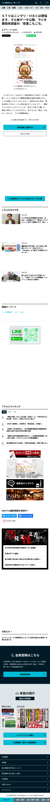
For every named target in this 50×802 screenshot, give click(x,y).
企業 (20, 8)
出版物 (4, 762)
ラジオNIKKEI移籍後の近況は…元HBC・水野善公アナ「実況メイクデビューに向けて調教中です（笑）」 (34, 220)
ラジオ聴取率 (7, 312)
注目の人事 (29, 8)
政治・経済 (20, 800)
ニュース (6, 800)
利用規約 (5, 779)
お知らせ (6, 631)
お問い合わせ (6, 784)
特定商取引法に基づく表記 (11, 773)
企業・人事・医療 (9, 7)
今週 (9, 412)
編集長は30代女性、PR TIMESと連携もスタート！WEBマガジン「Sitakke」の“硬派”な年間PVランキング (34, 249)
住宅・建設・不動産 (42, 8)
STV (16, 312)
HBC (22, 312)
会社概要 (5, 757)
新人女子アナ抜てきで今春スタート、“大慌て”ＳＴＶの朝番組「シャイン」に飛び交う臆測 (34, 277)
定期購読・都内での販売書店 (25, 742)
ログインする (25, 134)
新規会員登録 (25, 674)
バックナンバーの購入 (25, 735)
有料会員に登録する (25, 127)
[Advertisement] (25, 165)
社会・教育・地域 (33, 800)
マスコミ (24, 215)
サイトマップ (6, 790)
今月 (14, 412)
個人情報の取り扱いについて (11, 768)
